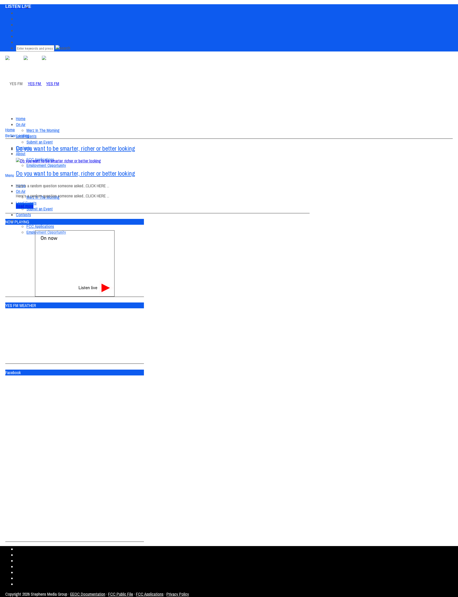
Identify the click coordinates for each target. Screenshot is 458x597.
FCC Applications (40, 226)
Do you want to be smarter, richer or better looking (75, 173)
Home (20, 119)
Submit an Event (40, 209)
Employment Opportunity (46, 165)
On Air (20, 124)
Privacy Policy (177, 594)
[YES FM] (41, 83)
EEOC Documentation (87, 594)
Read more (24, 206)
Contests (23, 215)
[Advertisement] (101, 142)
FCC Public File (120, 594)
